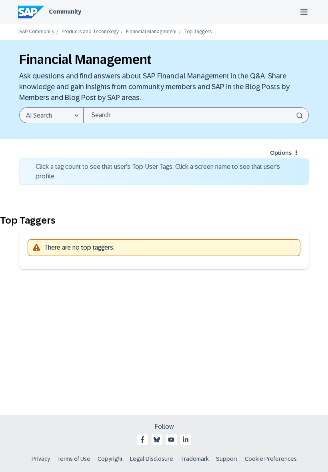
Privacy (41, 459)
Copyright (110, 459)
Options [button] (281, 153)
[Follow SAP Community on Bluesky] (157, 439)
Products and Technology (90, 31)
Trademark (194, 459)
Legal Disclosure (151, 459)
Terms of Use (73, 459)
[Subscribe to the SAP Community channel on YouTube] (171, 439)
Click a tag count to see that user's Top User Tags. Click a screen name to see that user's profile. (158, 171)
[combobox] (196, 115)
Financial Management (151, 31)
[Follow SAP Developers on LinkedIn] (185, 439)
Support (227, 459)
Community (65, 11)
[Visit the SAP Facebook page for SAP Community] (142, 439)
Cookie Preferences (271, 459)
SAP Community (36, 31)
